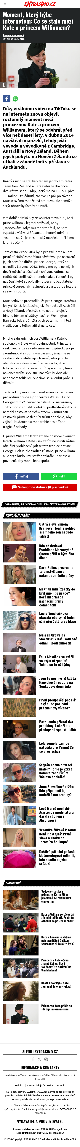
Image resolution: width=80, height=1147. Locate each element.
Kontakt (61, 1085)
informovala (52, 217)
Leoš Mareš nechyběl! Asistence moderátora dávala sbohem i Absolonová (56, 814)
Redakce (19, 1085)
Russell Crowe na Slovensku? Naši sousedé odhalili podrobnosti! (58, 638)
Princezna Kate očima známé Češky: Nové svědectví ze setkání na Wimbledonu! (56, 965)
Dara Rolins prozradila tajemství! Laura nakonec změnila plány (56, 571)
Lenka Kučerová (13, 35)
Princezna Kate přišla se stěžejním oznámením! (56, 1007)
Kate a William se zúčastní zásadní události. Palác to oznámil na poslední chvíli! (57, 917)
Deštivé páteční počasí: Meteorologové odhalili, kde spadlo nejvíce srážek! (57, 857)
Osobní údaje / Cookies (40, 1085)
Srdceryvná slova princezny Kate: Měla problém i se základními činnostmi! (56, 896)
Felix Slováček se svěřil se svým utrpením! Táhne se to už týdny (56, 660)
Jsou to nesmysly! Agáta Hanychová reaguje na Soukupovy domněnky (57, 682)
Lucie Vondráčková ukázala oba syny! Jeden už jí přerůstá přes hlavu (57, 617)
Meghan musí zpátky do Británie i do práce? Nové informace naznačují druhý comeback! (57, 596)
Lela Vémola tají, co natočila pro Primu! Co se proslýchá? (56, 747)
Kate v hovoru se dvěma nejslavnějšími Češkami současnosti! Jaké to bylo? (57, 940)
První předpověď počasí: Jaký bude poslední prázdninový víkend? (57, 703)
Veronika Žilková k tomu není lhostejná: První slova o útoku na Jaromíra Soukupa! (57, 835)
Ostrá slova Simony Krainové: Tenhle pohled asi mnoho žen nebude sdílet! (57, 529)
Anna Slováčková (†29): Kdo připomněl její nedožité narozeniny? (56, 790)
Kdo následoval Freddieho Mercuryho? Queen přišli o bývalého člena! (56, 551)
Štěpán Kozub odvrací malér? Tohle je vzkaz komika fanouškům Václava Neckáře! (55, 770)
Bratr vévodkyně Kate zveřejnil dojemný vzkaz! (56, 985)
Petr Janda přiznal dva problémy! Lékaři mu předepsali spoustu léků (57, 725)
